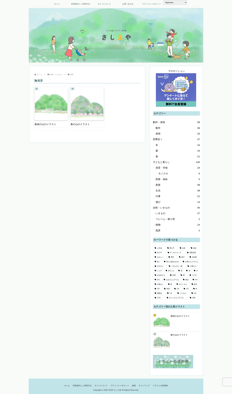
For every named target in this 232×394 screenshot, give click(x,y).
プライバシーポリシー (119, 385)
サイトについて (101, 385)
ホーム (67, 385)
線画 (134, 385)
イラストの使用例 (160, 385)
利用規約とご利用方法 (82, 385)
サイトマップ (144, 385)
